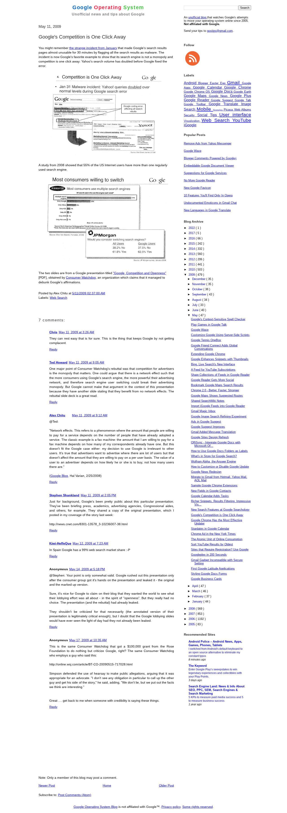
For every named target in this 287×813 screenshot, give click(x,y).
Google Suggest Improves (208, 426)
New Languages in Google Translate (207, 210)
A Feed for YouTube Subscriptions (213, 369)
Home (107, 785)
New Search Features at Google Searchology (220, 509)
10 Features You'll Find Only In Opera (208, 195)
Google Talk (243, 100)
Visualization (193, 120)
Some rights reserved (197, 807)
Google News (219, 96)
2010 (192, 269)
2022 (192, 228)
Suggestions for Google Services (205, 173)
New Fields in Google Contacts (211, 491)
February (198, 596)
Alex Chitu (57, 415)
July (195, 305)
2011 (192, 264)
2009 (192, 274)
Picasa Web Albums (237, 109)
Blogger (204, 83)
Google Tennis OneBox (206, 340)
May (195, 315)
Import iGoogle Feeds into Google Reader (218, 406)
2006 (192, 619)
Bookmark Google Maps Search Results (217, 385)
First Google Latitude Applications (213, 568)
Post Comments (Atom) (74, 795)
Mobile (205, 109)
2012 (192, 259)
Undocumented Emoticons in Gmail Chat (210, 202)
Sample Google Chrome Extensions (214, 485)
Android (191, 83)
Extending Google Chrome (208, 354)
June (195, 310)
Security (190, 115)
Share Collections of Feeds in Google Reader (220, 374)
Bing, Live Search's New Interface (213, 364)
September (199, 294)
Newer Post (47, 785)
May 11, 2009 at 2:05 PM (98, 495)
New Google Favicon (197, 187)
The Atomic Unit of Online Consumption (216, 539)
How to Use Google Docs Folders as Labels (219, 451)
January (197, 601)
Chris (53, 332)
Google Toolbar (196, 104)
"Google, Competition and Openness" (139, 273)
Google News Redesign (206, 471)
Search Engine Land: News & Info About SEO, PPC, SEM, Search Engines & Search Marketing (216, 690)
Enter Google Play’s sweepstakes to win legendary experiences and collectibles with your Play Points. (215, 673)
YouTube (241, 120)
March (196, 591)
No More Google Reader (199, 180)
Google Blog (59, 475)
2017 (192, 233)
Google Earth (242, 91)
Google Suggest (223, 100)
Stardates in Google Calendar (210, 528)
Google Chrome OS (197, 91)
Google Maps (196, 96)
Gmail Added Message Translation (213, 432)
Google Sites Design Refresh (210, 437)
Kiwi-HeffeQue (60, 543)
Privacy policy (170, 807)
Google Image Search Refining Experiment (218, 416)
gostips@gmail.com (220, 30)
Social (203, 115)
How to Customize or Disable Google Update (220, 466)
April (195, 586)
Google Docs (222, 91)
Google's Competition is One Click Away (217, 515)
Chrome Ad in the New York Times (213, 534)
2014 (192, 248)
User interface (235, 114)
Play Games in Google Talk (209, 324)
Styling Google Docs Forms (209, 573)
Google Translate (225, 104)
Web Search (58, 297)
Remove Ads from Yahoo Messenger (207, 143)
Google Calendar (208, 87)
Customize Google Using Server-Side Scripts (220, 335)
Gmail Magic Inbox (203, 411)
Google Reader (197, 100)
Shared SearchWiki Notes (207, 400)
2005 (192, 624)
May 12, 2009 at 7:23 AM (90, 543)
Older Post (166, 785)
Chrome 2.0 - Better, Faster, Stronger (215, 390)
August (197, 299)
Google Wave (192, 151)
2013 (192, 254)
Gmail (234, 82)
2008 (192, 608)
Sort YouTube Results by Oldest (212, 544)
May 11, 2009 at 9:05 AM (86, 362)
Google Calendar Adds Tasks (210, 496)
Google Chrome (237, 87)
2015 (192, 243)
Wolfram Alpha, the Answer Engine (213, 461)
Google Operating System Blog (95, 807)
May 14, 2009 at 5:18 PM (87, 569)
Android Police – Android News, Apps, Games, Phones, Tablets (215, 643)
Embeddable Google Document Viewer (209, 165)
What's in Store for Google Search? (214, 456)
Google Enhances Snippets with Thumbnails (219, 359)
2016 (192, 238)
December (199, 279)
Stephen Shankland (64, 495)
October (197, 289)
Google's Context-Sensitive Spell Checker (218, 319)
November (199, 284)
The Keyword (198, 665)
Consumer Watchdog (81, 277)
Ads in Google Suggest (206, 421)
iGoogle (190, 125)
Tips (215, 115)
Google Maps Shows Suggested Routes (217, 395)
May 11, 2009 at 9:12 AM (89, 415)
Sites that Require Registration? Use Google (219, 549)
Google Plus (240, 96)
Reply (53, 349)
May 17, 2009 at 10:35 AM (88, 640)
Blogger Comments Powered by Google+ (210, 158)
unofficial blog (197, 17)
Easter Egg (218, 83)
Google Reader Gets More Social (212, 380)
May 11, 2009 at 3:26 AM (76, 332)
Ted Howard (58, 362)
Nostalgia (218, 110)
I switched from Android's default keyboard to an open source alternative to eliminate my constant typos (216, 652)
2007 (192, 613)
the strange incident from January (93, 48)
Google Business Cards (206, 579)
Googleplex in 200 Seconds (209, 554)
